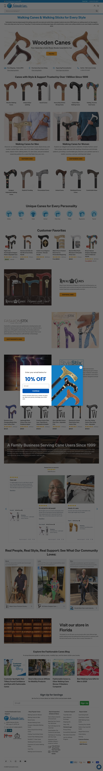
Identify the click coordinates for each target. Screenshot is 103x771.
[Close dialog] (80, 367)
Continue (35, 391)
